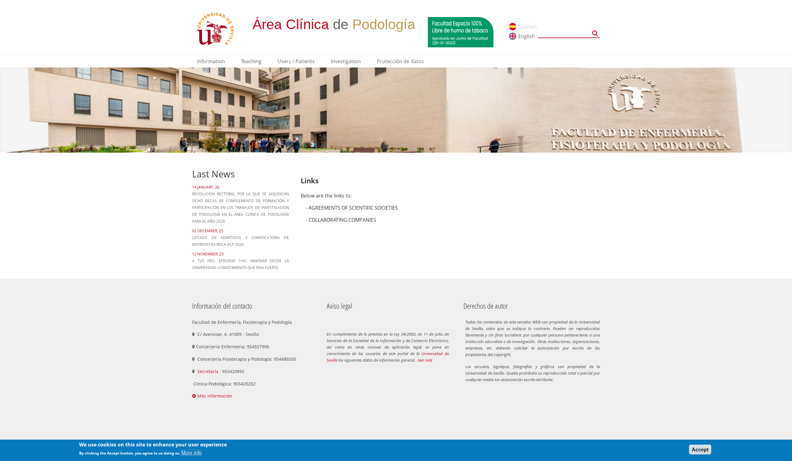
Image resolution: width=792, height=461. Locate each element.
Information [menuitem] (211, 61)
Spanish (527, 26)
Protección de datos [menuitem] (400, 61)
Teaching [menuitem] (251, 61)
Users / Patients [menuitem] (296, 61)
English (526, 36)
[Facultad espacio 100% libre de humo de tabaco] (460, 31)
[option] (396, 110)
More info (191, 452)
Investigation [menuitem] (346, 61)
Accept (700, 449)
